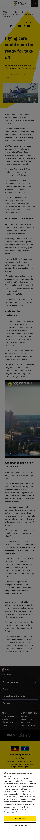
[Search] (34, 3)
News (17, 12)
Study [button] (5, 689)
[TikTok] (24, 26)
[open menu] (5, 3)
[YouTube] (28, 26)
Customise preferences (20, 832)
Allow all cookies (20, 818)
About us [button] (7, 703)
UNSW (5, 12)
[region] (20, 804)
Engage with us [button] (10, 682)
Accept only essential (20, 825)
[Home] (20, 3)
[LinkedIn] (11, 26)
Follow (28, 22)
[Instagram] (20, 26)
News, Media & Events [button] (14, 696)
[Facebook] (15, 26)
